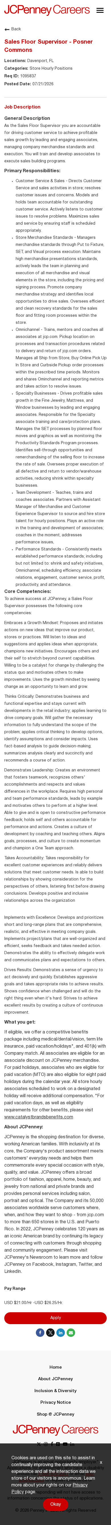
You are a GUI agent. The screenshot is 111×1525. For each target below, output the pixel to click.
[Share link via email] (71, 1333)
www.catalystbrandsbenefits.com (38, 1117)
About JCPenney (55, 1379)
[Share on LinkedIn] (61, 1333)
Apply (55, 1318)
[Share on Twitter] (50, 1333)
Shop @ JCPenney (55, 1414)
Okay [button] (55, 1505)
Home (56, 1367)
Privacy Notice (55, 1403)
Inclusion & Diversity (55, 1391)
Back (16, 29)
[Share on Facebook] (40, 1333)
